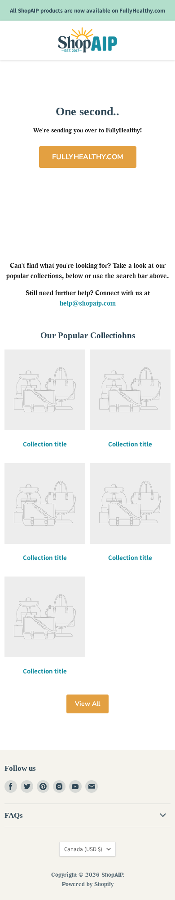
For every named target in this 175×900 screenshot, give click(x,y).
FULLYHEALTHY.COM (87, 157)
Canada (83, 849)
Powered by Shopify (88, 883)
